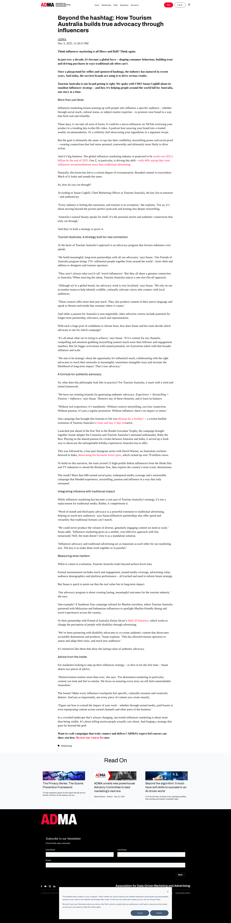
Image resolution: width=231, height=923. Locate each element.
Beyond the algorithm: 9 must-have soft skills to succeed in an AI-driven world (165, 787)
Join (168, 5)
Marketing (66, 745)
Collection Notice (182, 893)
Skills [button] (115, 5)
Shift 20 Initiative (138, 620)
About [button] (96, 5)
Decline (159, 913)
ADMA (62, 39)
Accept (140, 913)
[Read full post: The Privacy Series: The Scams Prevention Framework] (64, 779)
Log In (180, 5)
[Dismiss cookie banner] (168, 891)
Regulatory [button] (124, 5)
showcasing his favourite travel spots (99, 455)
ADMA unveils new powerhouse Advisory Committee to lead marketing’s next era (114, 787)
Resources (135, 5)
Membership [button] (106, 5)
